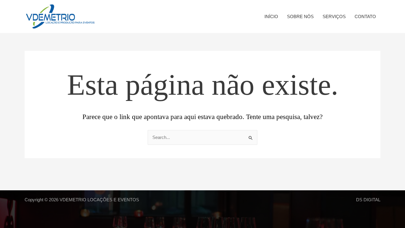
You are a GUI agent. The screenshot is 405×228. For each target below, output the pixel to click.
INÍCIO (271, 16)
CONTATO (365, 16)
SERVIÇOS (334, 16)
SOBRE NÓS (300, 16)
